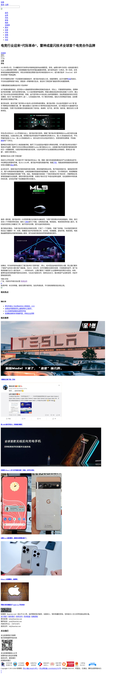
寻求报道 (27, 616)
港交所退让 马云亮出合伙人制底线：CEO (20, 306)
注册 (6, 4)
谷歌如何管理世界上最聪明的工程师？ (19, 308)
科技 (69, 79)
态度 (6, 30)
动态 (6, 40)
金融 (6, 35)
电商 (6, 23)
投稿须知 (34, 616)
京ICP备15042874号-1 (30, 668)
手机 (6, 18)
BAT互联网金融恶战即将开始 (15, 311)
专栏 (6, 37)
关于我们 (4, 616)
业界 (6, 15)
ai (1, 283)
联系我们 (11, 616)
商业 (12, 165)
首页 (6, 13)
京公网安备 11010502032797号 (50, 668)
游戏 (26, 222)
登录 (2, 4)
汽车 (55, 162)
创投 (6, 32)
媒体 (2, 140)
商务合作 (19, 616)
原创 (6, 27)
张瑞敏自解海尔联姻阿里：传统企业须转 (19, 313)
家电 (6, 20)
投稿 (2, 2)
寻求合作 (24, 281)
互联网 (7, 25)
